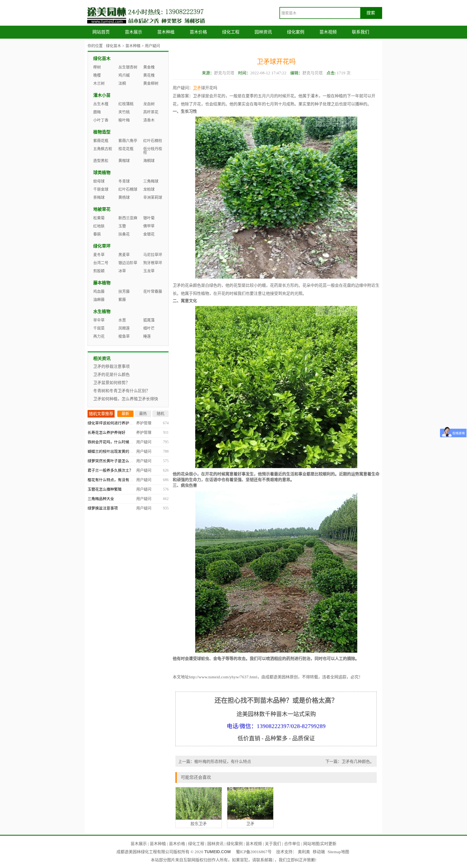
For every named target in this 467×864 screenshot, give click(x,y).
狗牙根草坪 (152, 263)
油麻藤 (99, 300)
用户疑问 (152, 46)
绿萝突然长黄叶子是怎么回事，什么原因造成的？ (129, 461)
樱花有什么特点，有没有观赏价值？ (118, 480)
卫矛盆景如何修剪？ (111, 383)
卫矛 (197, 88)
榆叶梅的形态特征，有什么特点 (222, 761)
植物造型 (102, 132)
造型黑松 (100, 161)
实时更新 (328, 844)
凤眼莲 (124, 328)
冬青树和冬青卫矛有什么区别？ (121, 391)
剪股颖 (99, 271)
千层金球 (100, 189)
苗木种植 (166, 32)
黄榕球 (124, 161)
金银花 (149, 234)
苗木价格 (198, 32)
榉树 (97, 67)
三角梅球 (150, 181)
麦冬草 (99, 255)
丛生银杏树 (127, 67)
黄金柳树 (150, 83)
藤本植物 (102, 283)
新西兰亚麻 (127, 218)
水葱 (122, 320)
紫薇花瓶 (100, 141)
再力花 (99, 336)
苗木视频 (328, 32)
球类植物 (102, 172)
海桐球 (149, 161)
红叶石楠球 (127, 189)
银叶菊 (149, 218)
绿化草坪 (102, 246)
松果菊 (99, 218)
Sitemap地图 (338, 852)
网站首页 (101, 32)
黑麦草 (124, 255)
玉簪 (122, 226)
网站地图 (311, 844)
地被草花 (102, 209)
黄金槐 (149, 67)
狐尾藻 (149, 320)
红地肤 (99, 226)
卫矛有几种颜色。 (358, 761)
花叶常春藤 (152, 291)
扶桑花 (124, 234)
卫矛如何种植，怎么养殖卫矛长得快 (125, 399)
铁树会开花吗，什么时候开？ (112, 442)
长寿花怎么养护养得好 (106, 433)
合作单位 (292, 844)
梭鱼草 (124, 336)
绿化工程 (230, 32)
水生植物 (102, 311)
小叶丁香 (100, 120)
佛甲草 (149, 226)
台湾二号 (100, 263)
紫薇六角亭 (127, 141)
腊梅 (97, 112)
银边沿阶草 (127, 263)
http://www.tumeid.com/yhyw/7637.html (223, 677)
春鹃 (97, 234)
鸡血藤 (99, 291)
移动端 (319, 852)
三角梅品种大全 (101, 499)
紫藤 (122, 300)
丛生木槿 (100, 104)
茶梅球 (99, 197)
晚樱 (97, 75)
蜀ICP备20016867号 (254, 852)
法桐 (122, 83)
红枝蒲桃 (126, 104)
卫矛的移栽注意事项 (111, 366)
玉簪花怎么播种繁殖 (105, 489)
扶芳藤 (124, 291)
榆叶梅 (124, 120)
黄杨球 (124, 197)
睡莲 (147, 336)
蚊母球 (99, 181)
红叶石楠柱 (152, 141)
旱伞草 (99, 320)
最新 (125, 414)
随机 (160, 414)
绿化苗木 (113, 46)
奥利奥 (304, 852)
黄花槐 (149, 75)
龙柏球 (149, 189)
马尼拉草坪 (152, 255)
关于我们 (273, 844)
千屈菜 (99, 328)
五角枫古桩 (102, 149)
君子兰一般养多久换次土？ (110, 470)
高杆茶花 (150, 112)
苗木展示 (133, 32)
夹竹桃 (124, 112)
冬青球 (124, 181)
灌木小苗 (102, 95)
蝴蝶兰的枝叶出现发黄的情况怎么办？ (120, 451)
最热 (143, 414)
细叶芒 (149, 328)
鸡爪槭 (124, 75)
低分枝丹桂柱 (152, 151)
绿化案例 (295, 32)
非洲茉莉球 (152, 197)
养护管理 (143, 423)
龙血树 (149, 104)
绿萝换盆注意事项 (103, 508)
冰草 (122, 271)
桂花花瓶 (126, 149)
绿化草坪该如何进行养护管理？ (114, 423)
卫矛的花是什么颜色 (111, 374)
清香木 (149, 120)
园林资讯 (263, 32)
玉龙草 (149, 271)
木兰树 (99, 83)
